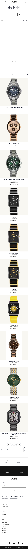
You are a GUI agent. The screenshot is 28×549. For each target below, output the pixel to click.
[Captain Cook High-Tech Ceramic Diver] (14, 92)
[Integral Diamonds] (14, 237)
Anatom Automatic (14, 325)
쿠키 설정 (4, 528)
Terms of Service (13, 498)
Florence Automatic (14, 397)
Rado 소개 (4, 526)
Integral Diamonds (14, 253)
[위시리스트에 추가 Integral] (26, 189)
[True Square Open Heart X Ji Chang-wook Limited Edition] (14, 417)
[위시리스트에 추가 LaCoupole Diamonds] (26, 333)
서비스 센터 (4, 504)
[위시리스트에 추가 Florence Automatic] (26, 369)
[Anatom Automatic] (14, 309)
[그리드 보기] (23, 20)
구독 (14, 490)
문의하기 (21, 472)
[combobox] (4, 14)
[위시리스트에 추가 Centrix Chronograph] (26, 115)
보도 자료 (4, 532)
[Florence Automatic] (14, 381)
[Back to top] (14, 65)
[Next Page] (19, 444)
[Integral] (14, 201)
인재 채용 (4, 530)
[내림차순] (27, 74)
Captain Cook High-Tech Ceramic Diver (14, 107)
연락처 (3, 509)
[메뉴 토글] (3, 2)
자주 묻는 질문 (5, 506)
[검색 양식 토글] (5, 2)
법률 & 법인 (4, 522)
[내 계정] (25, 2)
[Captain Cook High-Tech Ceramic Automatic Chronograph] (14, 164)
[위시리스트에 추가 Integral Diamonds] (26, 225)
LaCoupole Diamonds (14, 361)
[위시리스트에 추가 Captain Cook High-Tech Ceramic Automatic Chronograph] (26, 151)
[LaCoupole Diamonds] (14, 345)
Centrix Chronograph (14, 143)
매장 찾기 (7, 472)
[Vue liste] (26, 20)
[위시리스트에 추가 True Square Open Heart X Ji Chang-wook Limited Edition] (26, 405)
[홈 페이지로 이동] (14, 2)
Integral (14, 217)
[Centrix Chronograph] (14, 128)
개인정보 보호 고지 (6, 524)
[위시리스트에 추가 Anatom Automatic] (26, 297)
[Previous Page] (8, 444)
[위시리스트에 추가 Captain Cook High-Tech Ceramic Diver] (26, 79)
